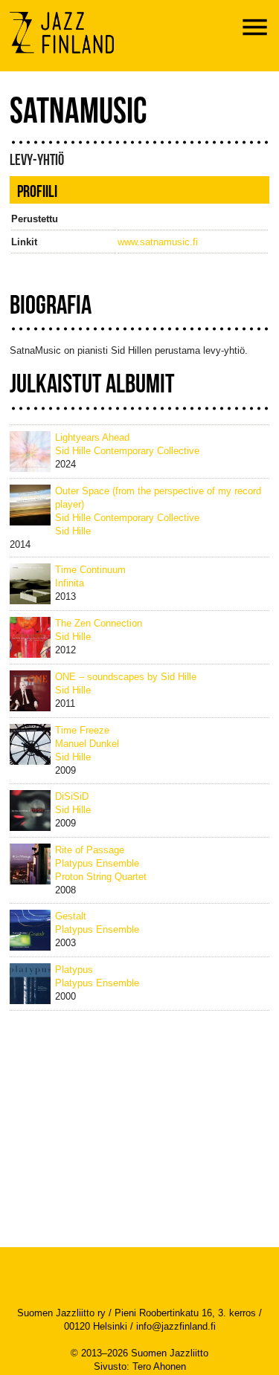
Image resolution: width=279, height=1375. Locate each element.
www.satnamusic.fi (158, 242)
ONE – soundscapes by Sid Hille (125, 676)
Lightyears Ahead (92, 437)
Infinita (69, 583)
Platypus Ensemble (97, 863)
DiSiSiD (72, 796)
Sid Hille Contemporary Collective (127, 450)
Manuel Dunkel (87, 743)
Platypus (74, 969)
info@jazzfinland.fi (176, 1326)
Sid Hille (73, 531)
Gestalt (70, 916)
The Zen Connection (98, 623)
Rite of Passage (89, 849)
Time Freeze (82, 730)
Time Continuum (90, 569)
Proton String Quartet (101, 876)
